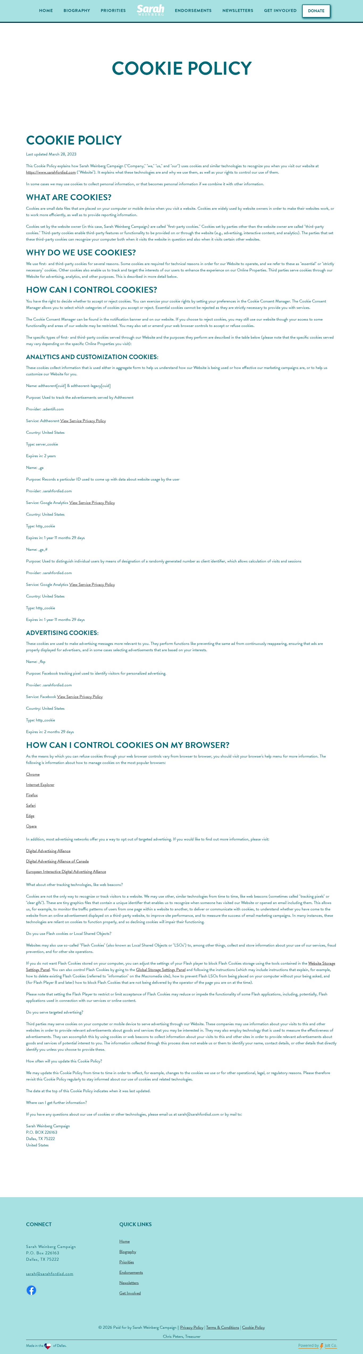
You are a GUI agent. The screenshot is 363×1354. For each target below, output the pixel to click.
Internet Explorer (40, 784)
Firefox (32, 795)
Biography (77, 10)
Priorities (113, 10)
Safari (31, 805)
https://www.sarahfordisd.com (51, 172)
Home (46, 10)
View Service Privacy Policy (83, 421)
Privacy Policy (191, 1327)
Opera (31, 826)
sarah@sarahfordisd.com (49, 1274)
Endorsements (193, 10)
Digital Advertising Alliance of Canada (57, 861)
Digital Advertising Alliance (48, 851)
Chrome (33, 774)
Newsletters (238, 10)
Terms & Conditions (222, 1327)
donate (316, 11)
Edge (30, 816)
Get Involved (280, 10)
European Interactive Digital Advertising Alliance (66, 871)
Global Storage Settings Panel (160, 969)
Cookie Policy (253, 1327)
